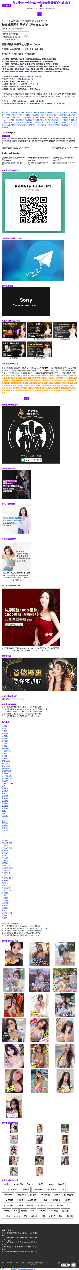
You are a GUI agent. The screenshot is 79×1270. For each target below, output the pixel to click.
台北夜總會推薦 (7, 878)
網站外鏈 (5, 841)
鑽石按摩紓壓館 (6, 135)
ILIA (3, 813)
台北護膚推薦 (55, 1200)
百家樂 (4, 731)
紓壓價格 (34, 1216)
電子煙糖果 (6, 758)
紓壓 (32, 141)
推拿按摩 (5, 773)
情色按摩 (20, 1205)
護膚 (36, 141)
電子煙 (4, 729)
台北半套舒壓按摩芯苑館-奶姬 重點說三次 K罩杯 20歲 (20, 716)
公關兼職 (5, 831)
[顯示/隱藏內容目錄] (25, 34)
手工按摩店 (41, 1205)
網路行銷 (5, 816)
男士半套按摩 (53, 1211)
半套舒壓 (61, 1184)
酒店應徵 (5, 826)
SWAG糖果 (6, 763)
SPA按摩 (7, 1184)
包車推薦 (5, 788)
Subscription (6, 5)
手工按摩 (30, 1205)
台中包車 (5, 858)
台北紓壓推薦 (32, 1200)
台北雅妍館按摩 (53, 139)
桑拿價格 (24, 1211)
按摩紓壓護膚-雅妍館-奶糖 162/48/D (15, 37)
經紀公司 (5, 781)
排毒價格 (7, 1211)
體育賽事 (5, 739)
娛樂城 (4, 726)
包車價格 (5, 791)
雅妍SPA (45, 141)
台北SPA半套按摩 (10, 1189)
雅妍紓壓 (69, 141)
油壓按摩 (42, 1211)
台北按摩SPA (19, 139)
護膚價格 (52, 1216)
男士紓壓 (17, 1216)
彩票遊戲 (5, 741)
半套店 (4, 895)
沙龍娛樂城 (6, 751)
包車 (3, 786)
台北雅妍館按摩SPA (66, 139)
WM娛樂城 (6, 749)
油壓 (32, 1211)
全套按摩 (30, 1184)
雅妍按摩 (52, 141)
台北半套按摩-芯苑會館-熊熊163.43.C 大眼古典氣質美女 (21, 714)
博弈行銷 (5, 863)
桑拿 (15, 1211)
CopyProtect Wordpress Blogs (26, 1269)
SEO (3, 818)
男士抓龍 (65, 1211)
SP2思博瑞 (6, 761)
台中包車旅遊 (7, 848)
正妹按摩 (5, 898)
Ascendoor (54, 1263)
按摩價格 (60, 1205)
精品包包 (5, 808)
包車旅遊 (5, 801)
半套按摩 (50, 1184)
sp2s (4, 811)
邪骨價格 (69, 1216)
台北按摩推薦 (21, 1195)
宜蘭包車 (5, 853)
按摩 (24, 141)
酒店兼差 (5, 823)
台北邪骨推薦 (8, 1205)
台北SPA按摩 (24, 1189)
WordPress (34, 1265)
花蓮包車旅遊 (7, 843)
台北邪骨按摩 (42, 139)
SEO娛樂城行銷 (7, 868)
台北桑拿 (57, 1195)
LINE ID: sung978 (12, 39)
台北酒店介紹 (7, 876)
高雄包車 (5, 851)
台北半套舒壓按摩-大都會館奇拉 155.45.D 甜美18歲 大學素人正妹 (24, 709)
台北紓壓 (34, 139)
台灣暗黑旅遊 (7, 776)
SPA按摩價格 (18, 1184)
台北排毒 (27, 139)
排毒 (28, 141)
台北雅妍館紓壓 (17, 141)
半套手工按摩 (7, 890)
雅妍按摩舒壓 (60, 141)
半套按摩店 (19, 29)
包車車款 (5, 796)
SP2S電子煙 (6, 768)
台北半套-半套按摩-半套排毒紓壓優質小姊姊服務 (41, 4)
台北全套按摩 (37, 1189)
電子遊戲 (5, 734)
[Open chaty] (73, 1265)
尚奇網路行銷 (7, 778)
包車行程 (5, 798)
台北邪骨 (67, 1200)
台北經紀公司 (7, 913)
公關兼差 (5, 828)
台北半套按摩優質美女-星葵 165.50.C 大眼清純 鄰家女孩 (21, 707)
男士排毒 (7, 1216)
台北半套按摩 (51, 1189)
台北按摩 (11, 139)
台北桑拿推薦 (68, 1195)
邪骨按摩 (5, 881)
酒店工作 (5, 885)
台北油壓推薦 (8, 1200)
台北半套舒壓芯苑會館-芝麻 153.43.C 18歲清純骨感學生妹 (22, 711)
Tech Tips (13, 1269)
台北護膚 (44, 1200)
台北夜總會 (6, 871)
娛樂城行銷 (6, 866)
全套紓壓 (40, 1184)
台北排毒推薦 (45, 1195)
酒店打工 (5, 908)
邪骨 (39, 141)
